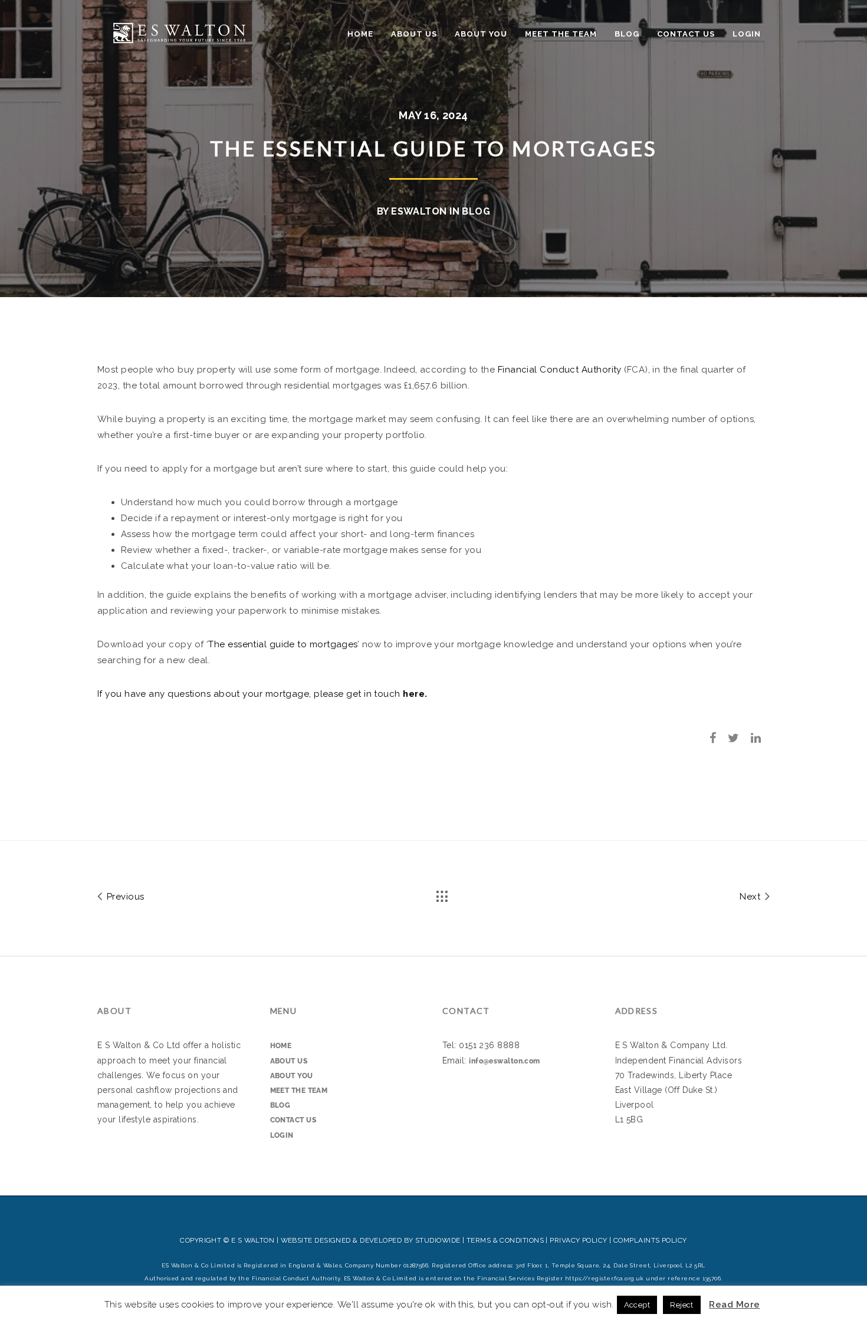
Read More (734, 1304)
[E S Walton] (179, 31)
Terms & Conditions (505, 1240)
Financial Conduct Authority (560, 369)
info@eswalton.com (504, 1061)
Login (747, 33)
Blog (627, 33)
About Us (414, 33)
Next (751, 896)
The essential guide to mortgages (282, 644)
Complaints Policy (650, 1240)
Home (360, 33)
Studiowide (438, 1240)
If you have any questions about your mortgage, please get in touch (248, 694)
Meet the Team (561, 33)
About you (481, 33)
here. (414, 694)
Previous (124, 896)
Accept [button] (637, 1304)
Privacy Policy (578, 1240)
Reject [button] (682, 1304)
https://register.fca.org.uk (604, 1278)
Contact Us (686, 33)
